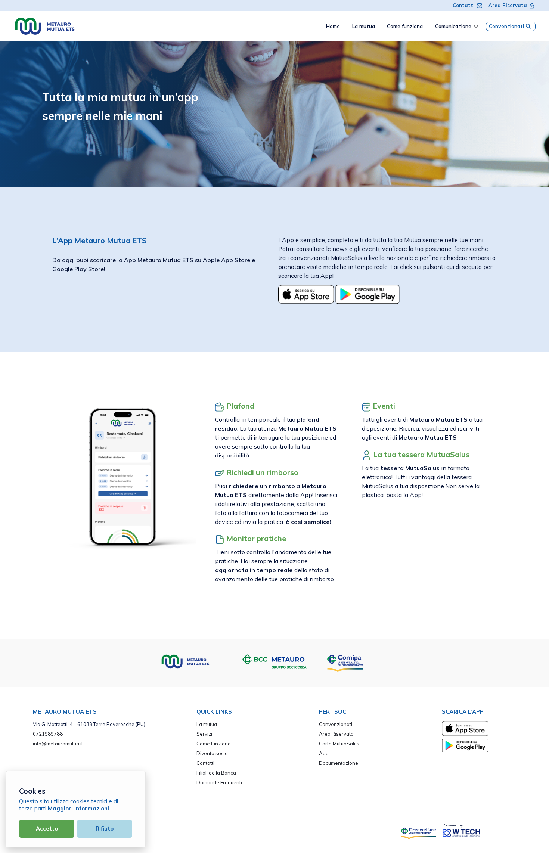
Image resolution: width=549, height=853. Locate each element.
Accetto (47, 828)
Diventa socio (212, 753)
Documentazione (338, 763)
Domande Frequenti (219, 782)
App (324, 753)
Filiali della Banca (216, 773)
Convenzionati (506, 26)
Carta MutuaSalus (339, 744)
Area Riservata (507, 5)
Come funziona (213, 744)
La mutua (206, 724)
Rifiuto (105, 828)
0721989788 (48, 734)
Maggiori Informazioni (78, 808)
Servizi (204, 734)
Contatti (464, 5)
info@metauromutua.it (58, 744)
